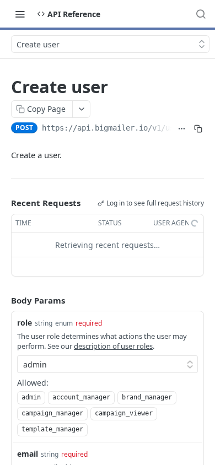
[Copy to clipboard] (198, 129)
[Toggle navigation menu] (20, 14)
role (24, 322)
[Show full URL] (181, 129)
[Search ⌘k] (200, 14)
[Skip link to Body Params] (3, 300)
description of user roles (113, 346)
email (27, 453)
